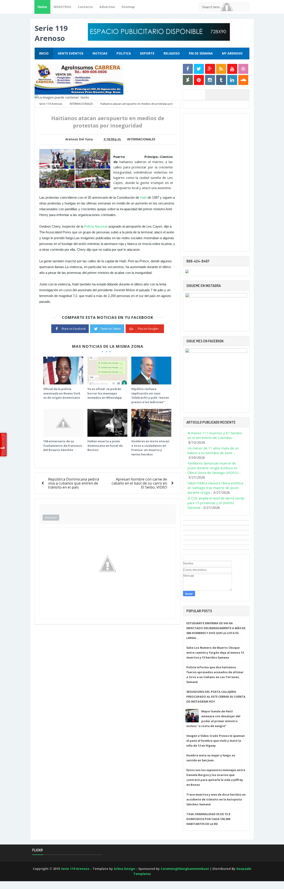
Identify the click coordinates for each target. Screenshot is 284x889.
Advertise (107, 7)
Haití (143, 197)
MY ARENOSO (232, 53)
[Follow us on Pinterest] (199, 80)
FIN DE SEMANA (201, 53)
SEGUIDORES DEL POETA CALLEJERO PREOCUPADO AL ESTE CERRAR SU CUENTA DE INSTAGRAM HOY (215, 696)
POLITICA (123, 53)
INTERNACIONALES (141, 139)
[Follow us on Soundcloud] (243, 80)
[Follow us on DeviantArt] (188, 80)
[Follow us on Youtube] (232, 69)
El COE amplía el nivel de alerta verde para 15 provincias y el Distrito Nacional (215, 503)
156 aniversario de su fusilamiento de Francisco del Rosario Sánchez (62, 445)
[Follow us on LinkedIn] (232, 80)
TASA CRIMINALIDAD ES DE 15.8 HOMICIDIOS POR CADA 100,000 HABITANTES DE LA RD (208, 819)
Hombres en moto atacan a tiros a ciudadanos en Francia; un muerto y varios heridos (150, 447)
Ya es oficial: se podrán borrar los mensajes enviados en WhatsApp (104, 393)
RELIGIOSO (172, 53)
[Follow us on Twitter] (199, 69)
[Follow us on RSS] (221, 69)
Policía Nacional (95, 226)
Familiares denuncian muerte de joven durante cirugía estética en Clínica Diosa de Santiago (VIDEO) (212, 468)
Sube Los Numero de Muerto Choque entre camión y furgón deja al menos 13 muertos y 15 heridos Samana (215, 652)
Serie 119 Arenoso (51, 33)
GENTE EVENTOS (70, 53)
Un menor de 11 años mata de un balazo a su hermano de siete (213, 450)
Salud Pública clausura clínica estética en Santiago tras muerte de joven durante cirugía (215, 488)
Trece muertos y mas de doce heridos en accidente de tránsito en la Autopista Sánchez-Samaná (216, 799)
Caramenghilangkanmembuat (185, 869)
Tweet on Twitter (110, 329)
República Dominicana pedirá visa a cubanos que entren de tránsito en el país (73, 483)
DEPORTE (147, 53)
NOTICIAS (100, 53)
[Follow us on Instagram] (210, 80)
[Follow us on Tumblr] (221, 80)
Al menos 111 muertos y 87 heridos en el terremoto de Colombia (214, 435)
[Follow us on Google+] (210, 69)
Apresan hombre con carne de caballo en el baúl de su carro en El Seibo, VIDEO (139, 483)
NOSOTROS (62, 7)
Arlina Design (124, 869)
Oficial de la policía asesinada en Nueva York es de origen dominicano (61, 393)
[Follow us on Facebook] (188, 69)
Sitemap (128, 7)
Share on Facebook (73, 329)
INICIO (44, 53)
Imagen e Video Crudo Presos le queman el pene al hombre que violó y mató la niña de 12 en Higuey (215, 741)
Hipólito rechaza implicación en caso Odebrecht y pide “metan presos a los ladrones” (150, 395)
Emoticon (51, 517)
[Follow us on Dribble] (243, 69)
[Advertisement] (216, 182)
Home (42, 7)
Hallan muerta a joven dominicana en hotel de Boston (105, 445)
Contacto (85, 7)
